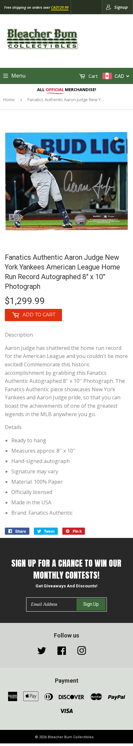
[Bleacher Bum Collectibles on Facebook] (61, 652)
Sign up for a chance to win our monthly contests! (66, 569)
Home (9, 99)
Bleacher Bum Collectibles (71, 737)
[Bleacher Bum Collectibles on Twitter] (41, 652)
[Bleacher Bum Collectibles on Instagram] (81, 652)
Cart (92, 76)
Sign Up (91, 604)
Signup (121, 7)
